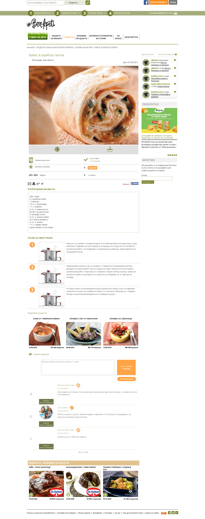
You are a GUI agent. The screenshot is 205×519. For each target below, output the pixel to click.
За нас (118, 513)
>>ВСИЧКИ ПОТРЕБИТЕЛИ (166, 55)
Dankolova (157, 76)
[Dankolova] (146, 78)
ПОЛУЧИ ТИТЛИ (96, 13)
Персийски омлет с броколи (159, 79)
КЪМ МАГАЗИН (161, 13)
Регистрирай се (158, 2)
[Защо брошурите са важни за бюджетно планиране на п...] (176, 155)
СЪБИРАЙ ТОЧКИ (69, 13)
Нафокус (118, 37)
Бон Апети (48, 60)
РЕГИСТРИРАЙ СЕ (42, 13)
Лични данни (84, 513)
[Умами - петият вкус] (174, 155)
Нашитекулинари (56, 37)
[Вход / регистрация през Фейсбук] (146, 2)
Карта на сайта (152, 513)
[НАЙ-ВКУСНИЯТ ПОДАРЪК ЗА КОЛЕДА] (172, 155)
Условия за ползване (66, 513)
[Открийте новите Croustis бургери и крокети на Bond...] (170, 155)
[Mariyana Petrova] (146, 86)
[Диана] (146, 62)
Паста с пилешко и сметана (160, 63)
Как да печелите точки (133, 513)
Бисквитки (97, 513)
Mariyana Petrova (160, 84)
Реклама (108, 513)
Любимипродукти (81, 37)
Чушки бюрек (163, 86)
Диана (154, 60)
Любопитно (131, 37)
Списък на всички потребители (41, 513)
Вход (173, 2)
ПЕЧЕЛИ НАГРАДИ (122, 13)
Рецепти (68, 37)
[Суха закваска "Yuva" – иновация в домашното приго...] (168, 155)
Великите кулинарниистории (100, 37)
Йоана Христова (66, 385)
